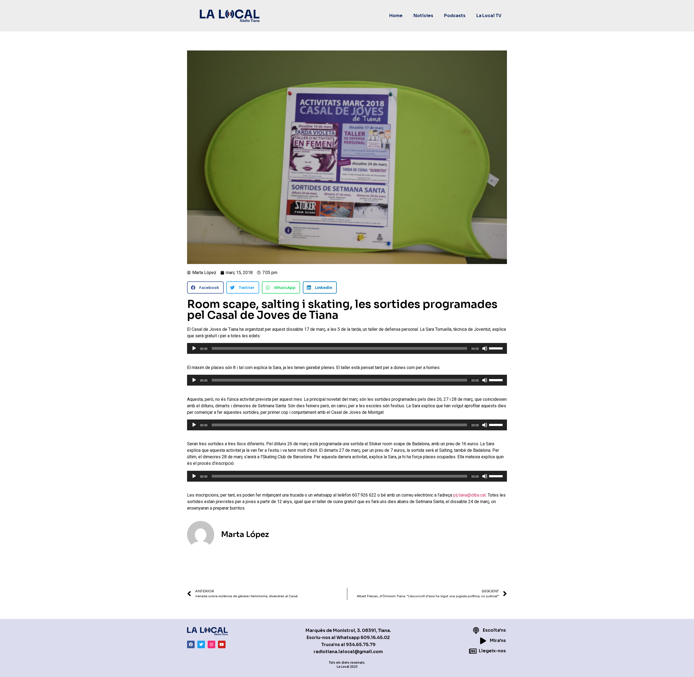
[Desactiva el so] (484, 348)
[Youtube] (222, 644)
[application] (347, 348)
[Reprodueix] (194, 348)
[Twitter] (201, 644)
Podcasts (454, 15)
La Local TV (489, 15)
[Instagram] (211, 644)
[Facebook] (191, 644)
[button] (205, 287)
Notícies (423, 15)
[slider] (496, 348)
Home (396, 15)
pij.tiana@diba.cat (469, 495)
